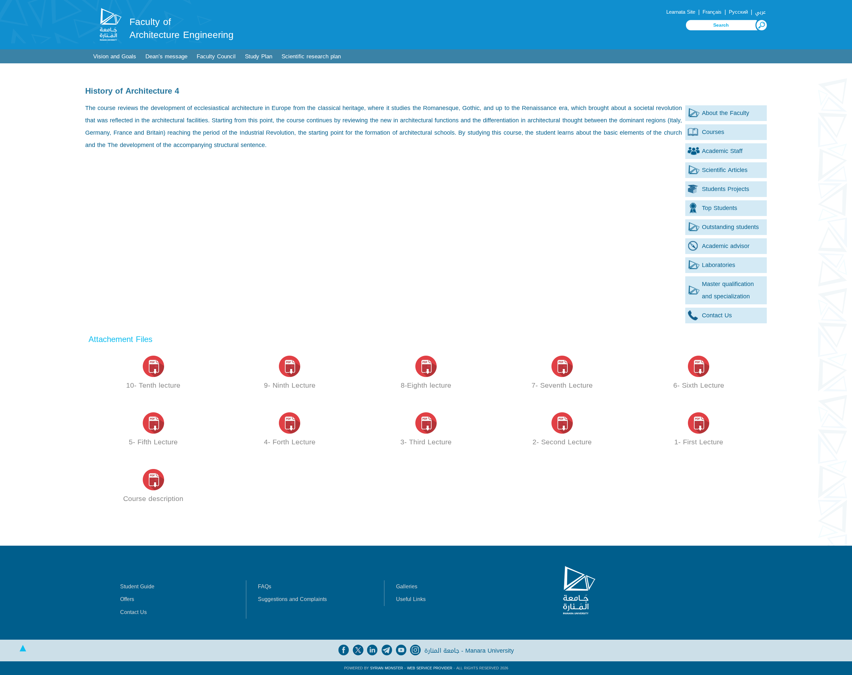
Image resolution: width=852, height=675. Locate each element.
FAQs (264, 586)
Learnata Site (680, 12)
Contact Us (133, 612)
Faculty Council (216, 56)
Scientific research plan (311, 56)
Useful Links (411, 599)
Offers (127, 599)
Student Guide (137, 586)
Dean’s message (166, 56)
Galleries (406, 586)
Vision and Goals (114, 56)
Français (712, 12)
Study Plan (258, 56)
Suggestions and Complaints (292, 599)
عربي (760, 12)
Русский (738, 12)
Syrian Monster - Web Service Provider (411, 668)
